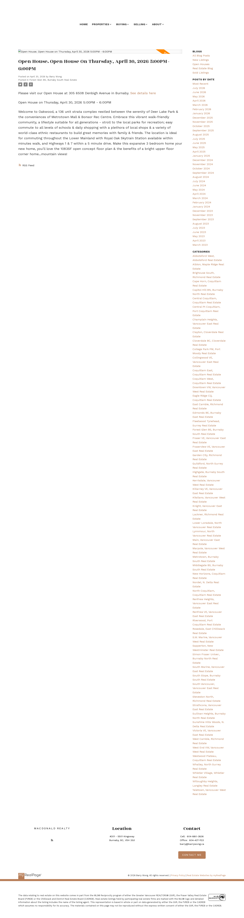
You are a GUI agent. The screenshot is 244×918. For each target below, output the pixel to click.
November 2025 (203, 121)
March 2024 (200, 198)
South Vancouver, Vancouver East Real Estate (205, 688)
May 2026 (199, 96)
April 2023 (199, 240)
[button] (52, 840)
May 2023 (199, 236)
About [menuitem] (157, 24)
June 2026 (199, 92)
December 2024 (203, 160)
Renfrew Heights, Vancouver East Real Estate (205, 603)
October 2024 (201, 168)
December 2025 (203, 117)
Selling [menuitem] (139, 24)
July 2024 (199, 181)
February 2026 (202, 109)
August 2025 (201, 134)
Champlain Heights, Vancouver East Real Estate (205, 324)
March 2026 (200, 104)
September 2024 (203, 172)
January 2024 (201, 206)
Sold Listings (201, 72)
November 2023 (203, 215)
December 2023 (203, 210)
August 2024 (201, 176)
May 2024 (199, 189)
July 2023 (199, 227)
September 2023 (203, 219)
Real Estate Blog (203, 68)
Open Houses (201, 64)
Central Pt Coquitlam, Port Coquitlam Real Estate (206, 311)
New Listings (201, 59)
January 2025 (201, 155)
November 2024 (203, 164)
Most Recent (200, 83)
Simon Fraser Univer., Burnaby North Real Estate (206, 658)
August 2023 (201, 223)
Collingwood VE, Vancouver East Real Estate (205, 362)
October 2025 (201, 126)
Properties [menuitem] (100, 24)
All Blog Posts (201, 55)
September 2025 (203, 130)
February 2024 (202, 202)
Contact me (192, 854)
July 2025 (199, 138)
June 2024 (199, 185)
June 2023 (199, 232)
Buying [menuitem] (121, 24)
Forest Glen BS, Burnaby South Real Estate (53, 80)
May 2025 (199, 147)
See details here (143, 93)
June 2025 (199, 143)
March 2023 (200, 244)
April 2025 (199, 151)
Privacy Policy (178, 875)
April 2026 (199, 100)
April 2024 (199, 193)
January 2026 (201, 113)
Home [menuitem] (84, 24)
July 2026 (199, 88)
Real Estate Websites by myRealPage (206, 875)
